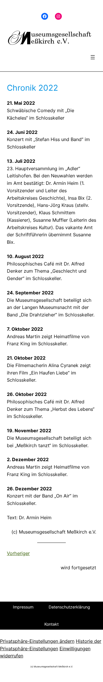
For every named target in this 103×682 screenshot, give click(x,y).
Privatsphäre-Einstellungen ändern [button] (37, 641)
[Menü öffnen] (92, 57)
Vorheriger (18, 553)
